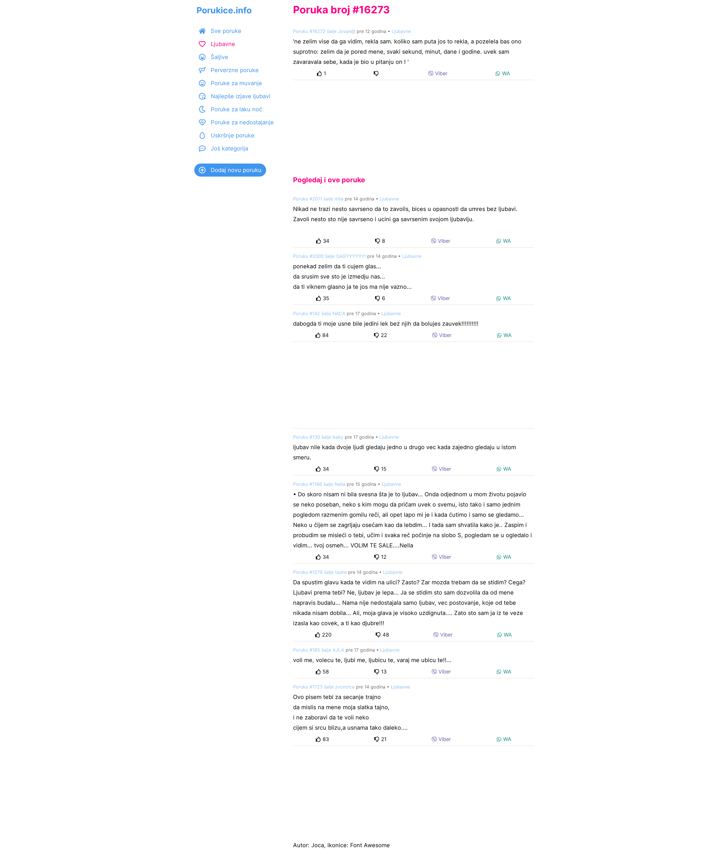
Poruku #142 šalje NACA (319, 313)
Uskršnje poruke (232, 135)
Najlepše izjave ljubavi (240, 96)
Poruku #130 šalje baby (318, 437)
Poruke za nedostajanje (242, 122)
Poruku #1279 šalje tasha (320, 572)
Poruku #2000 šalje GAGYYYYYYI (329, 256)
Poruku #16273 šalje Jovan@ (324, 31)
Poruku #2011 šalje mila (318, 199)
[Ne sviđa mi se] (377, 73)
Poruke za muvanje (236, 83)
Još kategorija (229, 148)
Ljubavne (223, 44)
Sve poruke (226, 31)
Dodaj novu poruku (236, 170)
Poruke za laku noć (236, 109)
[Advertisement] (413, 123)
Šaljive (219, 57)
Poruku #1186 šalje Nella (319, 484)
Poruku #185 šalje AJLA (318, 650)
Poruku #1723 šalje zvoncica (323, 687)
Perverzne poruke (235, 70)
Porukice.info (224, 10)
